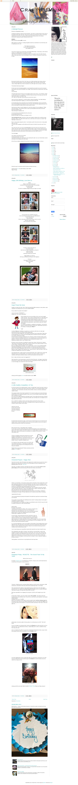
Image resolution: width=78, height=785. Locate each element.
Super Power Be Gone (18, 305)
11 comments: (22, 379)
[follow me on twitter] (58, 192)
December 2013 (56, 155)
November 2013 (56, 157)
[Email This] (26, 175)
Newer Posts (14, 699)
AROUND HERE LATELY (16, 704)
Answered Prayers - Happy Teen (21, 460)
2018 (53, 147)
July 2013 (55, 162)
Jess (18, 168)
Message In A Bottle (20, 771)
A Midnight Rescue (17, 29)
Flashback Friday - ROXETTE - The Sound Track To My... (59, 174)
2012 (53, 182)
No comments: (22, 299)
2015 (53, 151)
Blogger (51, 782)
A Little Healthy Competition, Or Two (22, 385)
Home (30, 699)
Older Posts (45, 699)
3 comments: (22, 549)
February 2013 (55, 179)
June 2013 (55, 164)
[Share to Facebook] (30, 175)
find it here (24, 464)
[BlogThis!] (27, 175)
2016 (53, 150)
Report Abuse (62, 219)
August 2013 (55, 161)
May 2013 (55, 165)
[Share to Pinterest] (31, 175)
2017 (53, 148)
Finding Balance (20, 759)
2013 (53, 154)
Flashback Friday (19, 560)
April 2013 (55, 176)
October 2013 (55, 158)
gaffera (44, 782)
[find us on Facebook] (55, 193)
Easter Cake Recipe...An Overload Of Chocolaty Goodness (27, 765)
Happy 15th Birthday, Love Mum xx (22, 180)
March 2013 (55, 178)
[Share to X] (28, 175)
